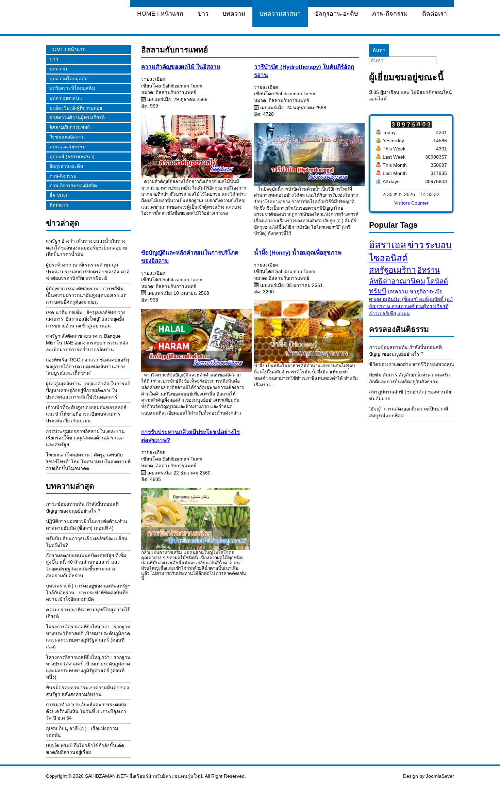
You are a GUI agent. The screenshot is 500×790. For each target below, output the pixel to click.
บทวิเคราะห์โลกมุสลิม (72, 88)
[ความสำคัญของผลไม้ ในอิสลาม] (196, 176)
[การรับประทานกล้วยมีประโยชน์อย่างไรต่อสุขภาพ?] (193, 519)
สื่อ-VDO (58, 195)
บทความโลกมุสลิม (68, 78)
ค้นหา (378, 50)
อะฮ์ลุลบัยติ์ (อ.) (436, 299)
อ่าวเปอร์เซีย (382, 313)
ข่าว (203, 13)
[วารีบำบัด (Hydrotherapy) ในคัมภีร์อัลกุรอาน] (309, 184)
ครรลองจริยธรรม (67, 146)
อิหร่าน (428, 270)
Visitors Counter (411, 203)
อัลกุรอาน (380, 306)
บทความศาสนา (280, 13)
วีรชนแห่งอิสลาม (67, 137)
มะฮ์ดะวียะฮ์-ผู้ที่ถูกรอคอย (75, 108)
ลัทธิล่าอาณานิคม (397, 281)
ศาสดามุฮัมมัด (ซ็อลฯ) (394, 299)
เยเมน (403, 313)
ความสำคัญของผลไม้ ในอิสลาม (180, 67)
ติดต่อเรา (434, 13)
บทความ (233, 13)
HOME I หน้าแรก (160, 13)
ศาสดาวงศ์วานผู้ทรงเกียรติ (77, 117)
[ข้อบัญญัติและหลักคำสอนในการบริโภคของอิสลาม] (196, 370)
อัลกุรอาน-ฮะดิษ (336, 13)
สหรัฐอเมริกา (392, 269)
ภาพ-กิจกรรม (390, 13)
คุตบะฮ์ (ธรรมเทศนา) (72, 156)
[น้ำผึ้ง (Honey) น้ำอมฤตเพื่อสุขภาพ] (306, 332)
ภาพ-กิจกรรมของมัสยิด (73, 185)
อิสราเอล (387, 245)
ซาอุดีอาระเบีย (426, 291)
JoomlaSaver (440, 776)
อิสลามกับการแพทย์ (69, 127)
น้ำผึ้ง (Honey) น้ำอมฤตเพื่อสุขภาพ (297, 252)
